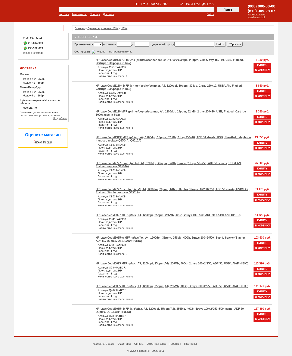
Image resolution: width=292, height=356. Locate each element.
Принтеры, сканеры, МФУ (102, 28)
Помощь (95, 14)
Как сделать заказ (103, 343)
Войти (210, 14)
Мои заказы (79, 14)
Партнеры (190, 343)
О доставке (124, 343)
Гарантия (175, 343)
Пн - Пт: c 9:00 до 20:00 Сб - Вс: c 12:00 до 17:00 (174, 4)
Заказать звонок (256, 14)
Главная (80, 28)
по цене (100, 51)
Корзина (64, 14)
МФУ (124, 28)
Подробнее (60, 118)
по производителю (120, 51)
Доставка (108, 14)
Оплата (138, 343)
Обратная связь (156, 343)
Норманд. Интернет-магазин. (29, 11)
